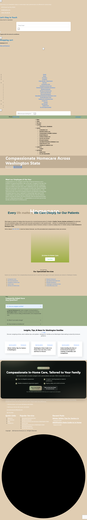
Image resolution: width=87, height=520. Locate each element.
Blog (9, 421)
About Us (10, 418)
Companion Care (45, 84)
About (44, 76)
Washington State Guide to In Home (67, 422)
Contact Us (44, 100)
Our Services (11, 420)
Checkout (7, 46)
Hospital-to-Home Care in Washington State (33, 424)
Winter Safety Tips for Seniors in (66, 418)
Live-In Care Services (45, 92)
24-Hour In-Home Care (46, 91)
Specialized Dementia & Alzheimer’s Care (45, 96)
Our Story (44, 77)
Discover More (9, 167)
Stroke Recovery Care (45, 97)
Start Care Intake (35, 388)
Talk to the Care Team (50, 388)
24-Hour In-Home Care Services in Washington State (35, 421)
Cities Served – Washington (46, 81)
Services (44, 82)
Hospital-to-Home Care (46, 86)
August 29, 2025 (57, 420)
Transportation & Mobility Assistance (45, 87)
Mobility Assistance (51, 282)
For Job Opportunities (45, 107)
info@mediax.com (5, 10)
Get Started (45, 104)
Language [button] (78, 117)
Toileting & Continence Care (46, 99)
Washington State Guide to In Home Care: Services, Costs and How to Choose (43, 349)
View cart (2, 46)
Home (44, 74)
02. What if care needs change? (15, 320)
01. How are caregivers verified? (15, 306)
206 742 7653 (16, 117)
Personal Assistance (46, 94)
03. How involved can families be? (15, 324)
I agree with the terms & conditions (9, 34)
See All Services (18, 167)
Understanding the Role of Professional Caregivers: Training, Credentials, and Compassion (68, 350)
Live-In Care (11, 284)
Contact (46, 102)
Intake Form (46, 105)
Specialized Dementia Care (53, 281)
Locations (44, 79)
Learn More (50, 259)
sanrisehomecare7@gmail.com (15, 410)
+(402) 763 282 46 (5, 12)
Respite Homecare (45, 89)
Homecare (23, 345)
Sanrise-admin (12, 345)
